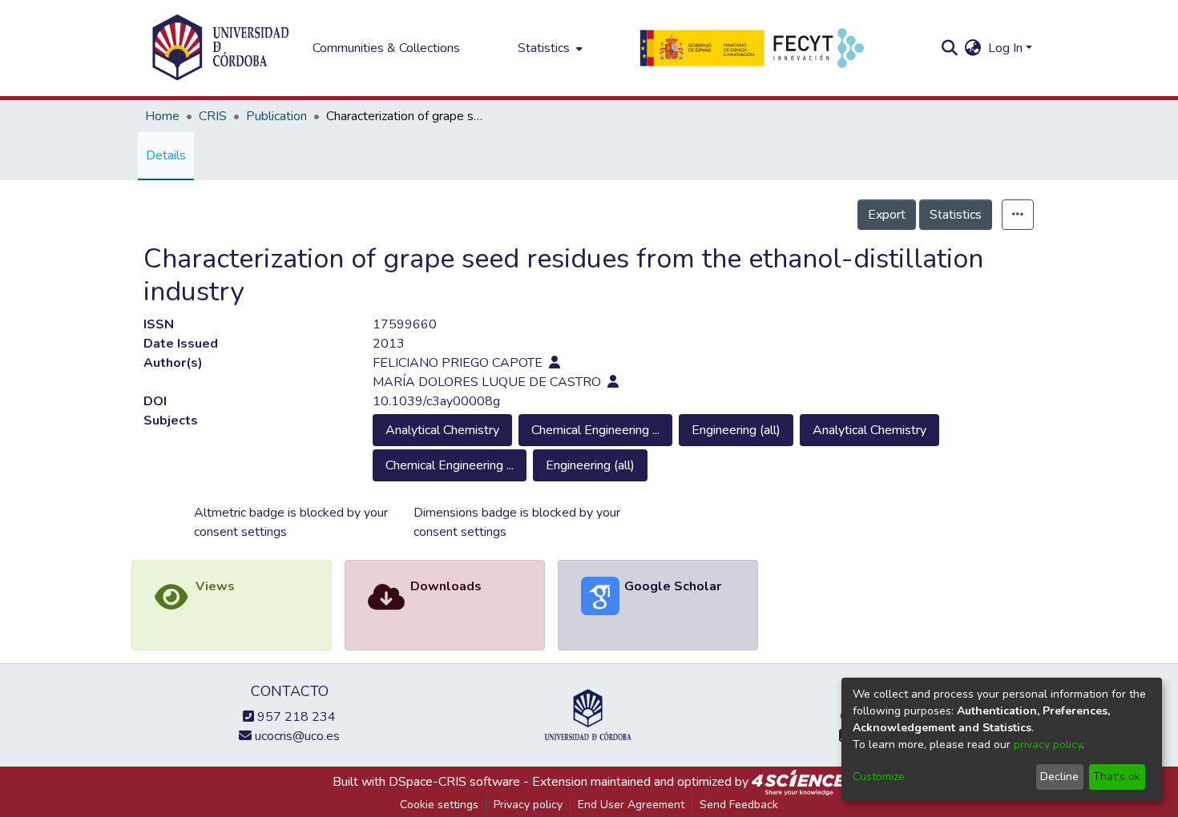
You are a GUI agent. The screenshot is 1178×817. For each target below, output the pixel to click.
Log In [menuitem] (1005, 48)
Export (887, 214)
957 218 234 (295, 717)
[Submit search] (950, 48)
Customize (879, 776)
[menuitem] (548, 48)
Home (162, 116)
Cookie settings (439, 804)
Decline (1059, 776)
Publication (276, 116)
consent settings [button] (240, 532)
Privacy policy (528, 804)
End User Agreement (631, 804)
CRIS (213, 116)
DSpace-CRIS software (454, 782)
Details (166, 155)
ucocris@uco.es (296, 736)
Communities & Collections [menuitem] (386, 48)
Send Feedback (739, 804)
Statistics (956, 214)
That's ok (1116, 776)
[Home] (220, 48)
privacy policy (1048, 744)
